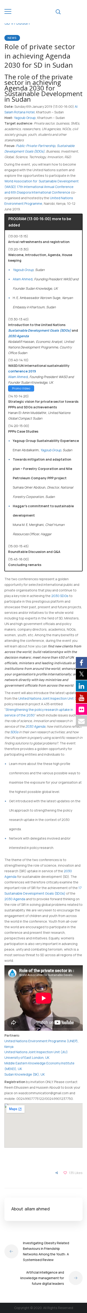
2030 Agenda (35, 726)
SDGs (14, 732)
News (12, 38)
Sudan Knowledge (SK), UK (24, 1074)
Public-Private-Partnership (35, 145)
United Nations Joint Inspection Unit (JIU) (50, 698)
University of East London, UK (26, 1057)
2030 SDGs (59, 596)
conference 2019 (22, 371)
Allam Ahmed (22, 279)
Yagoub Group (25, 117)
